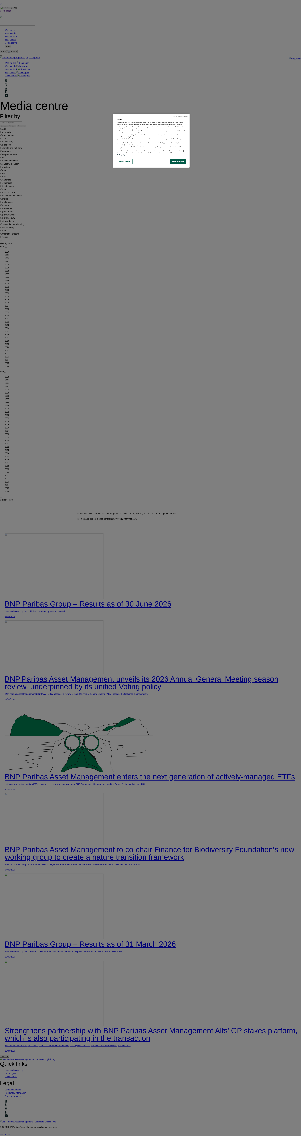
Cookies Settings (124, 161)
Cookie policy (121, 155)
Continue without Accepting (180, 116)
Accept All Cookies (178, 161)
